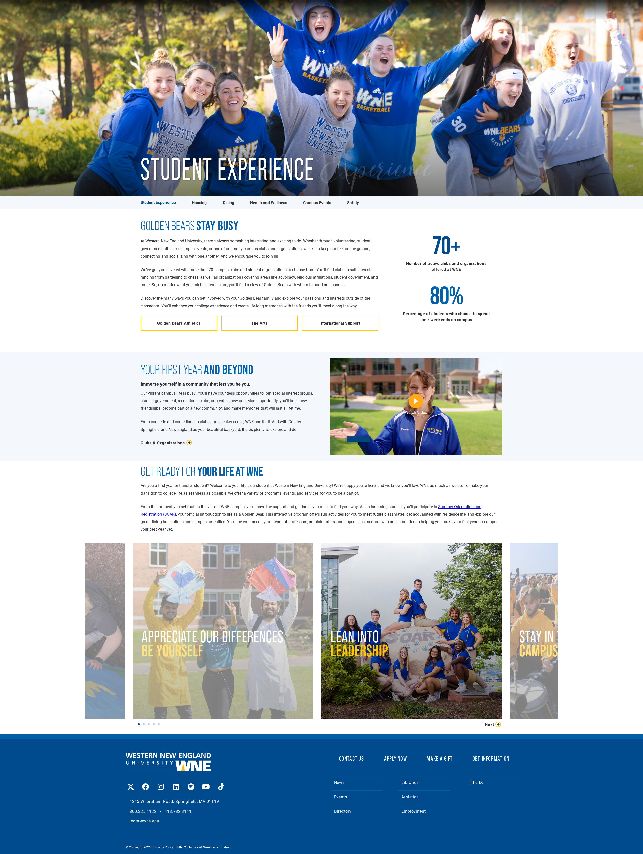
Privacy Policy (164, 847)
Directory (343, 811)
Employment (413, 811)
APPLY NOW (395, 758)
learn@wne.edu (144, 821)
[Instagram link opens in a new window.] (161, 783)
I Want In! (368, 659)
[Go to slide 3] (149, 724)
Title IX (476, 782)
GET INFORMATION (491, 758)
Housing (199, 202)
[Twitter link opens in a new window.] (131, 783)
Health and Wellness (268, 202)
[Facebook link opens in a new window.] (146, 783)
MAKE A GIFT (440, 758)
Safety (353, 202)
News (339, 782)
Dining (228, 202)
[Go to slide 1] (139, 724)
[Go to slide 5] (160, 724)
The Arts (259, 323)
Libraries (409, 782)
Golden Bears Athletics (179, 323)
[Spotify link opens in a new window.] (191, 783)
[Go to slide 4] (154, 724)
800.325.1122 (143, 811)
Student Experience (158, 202)
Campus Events (317, 202)
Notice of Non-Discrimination (210, 847)
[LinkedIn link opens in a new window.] (176, 783)
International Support (339, 323)
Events (340, 796)
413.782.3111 (178, 811)
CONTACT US (351, 758)
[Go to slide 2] (144, 724)
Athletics (409, 796)
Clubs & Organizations (163, 442)
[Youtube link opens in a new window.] (206, 783)
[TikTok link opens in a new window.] (221, 783)
